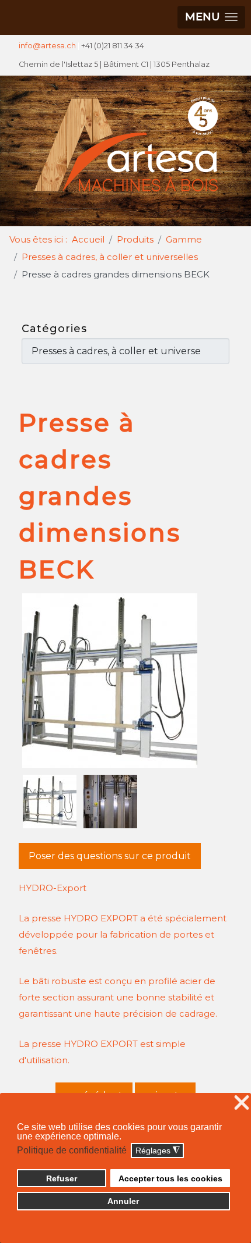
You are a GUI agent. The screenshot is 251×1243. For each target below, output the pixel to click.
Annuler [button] (123, 1201)
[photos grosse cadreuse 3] (110, 801)
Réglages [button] (157, 1151)
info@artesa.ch (47, 45)
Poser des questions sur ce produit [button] (110, 855)
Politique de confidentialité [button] (72, 1150)
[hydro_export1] (126, 680)
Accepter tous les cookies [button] (170, 1178)
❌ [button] (241, 1103)
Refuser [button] (61, 1178)
